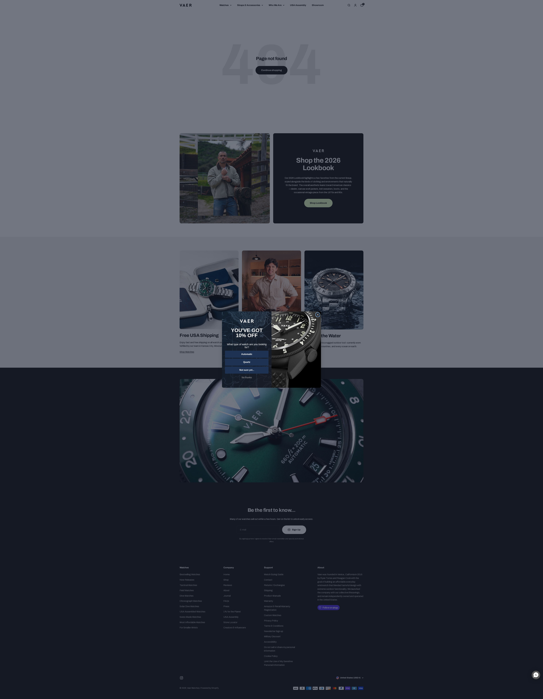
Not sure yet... (246, 370)
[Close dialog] (318, 315)
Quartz (246, 362)
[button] (536, 675)
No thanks (247, 377)
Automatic (246, 354)
